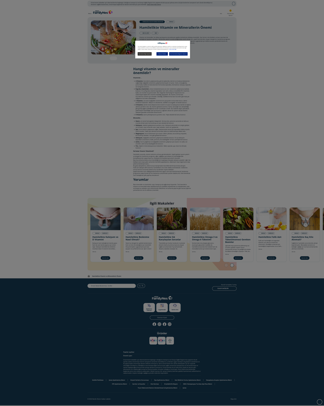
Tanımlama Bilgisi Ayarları (144, 53)
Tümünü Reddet (162, 53)
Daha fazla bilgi (172, 49)
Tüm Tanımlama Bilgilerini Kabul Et (178, 53)
